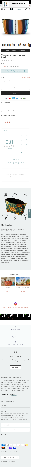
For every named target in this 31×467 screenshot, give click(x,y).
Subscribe (15, 430)
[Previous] (2, 316)
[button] (23, 136)
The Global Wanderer (10, 461)
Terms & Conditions (14, 451)
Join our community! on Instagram (15, 308)
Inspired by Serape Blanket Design (15, 51)
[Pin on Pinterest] (9, 122)
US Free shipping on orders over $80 (15, 2)
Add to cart (15, 88)
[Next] (28, 316)
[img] (6, 60)
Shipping (3, 66)
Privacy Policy (4, 451)
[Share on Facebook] (7, 122)
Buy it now (15, 93)
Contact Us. (15, 367)
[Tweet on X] (5, 122)
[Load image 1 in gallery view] (15, 26)
